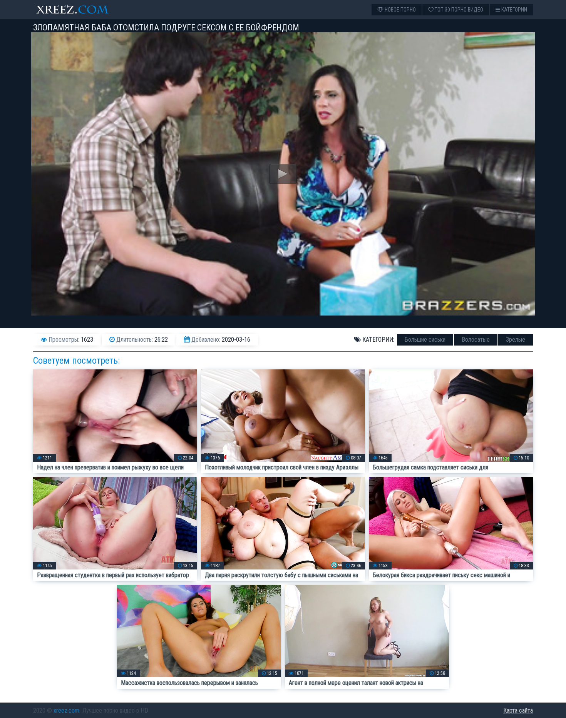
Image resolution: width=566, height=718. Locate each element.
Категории (513, 10)
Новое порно (399, 10)
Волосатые (476, 339)
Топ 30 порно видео (458, 10)
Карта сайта (518, 710)
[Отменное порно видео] (79, 9)
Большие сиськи (425, 339)
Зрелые (515, 339)
